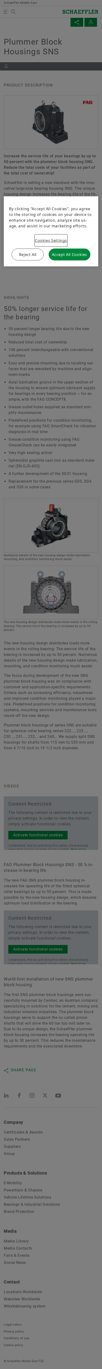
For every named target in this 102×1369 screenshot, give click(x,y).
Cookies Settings (51, 240)
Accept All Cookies (69, 254)
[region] (51, 231)
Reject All (28, 254)
